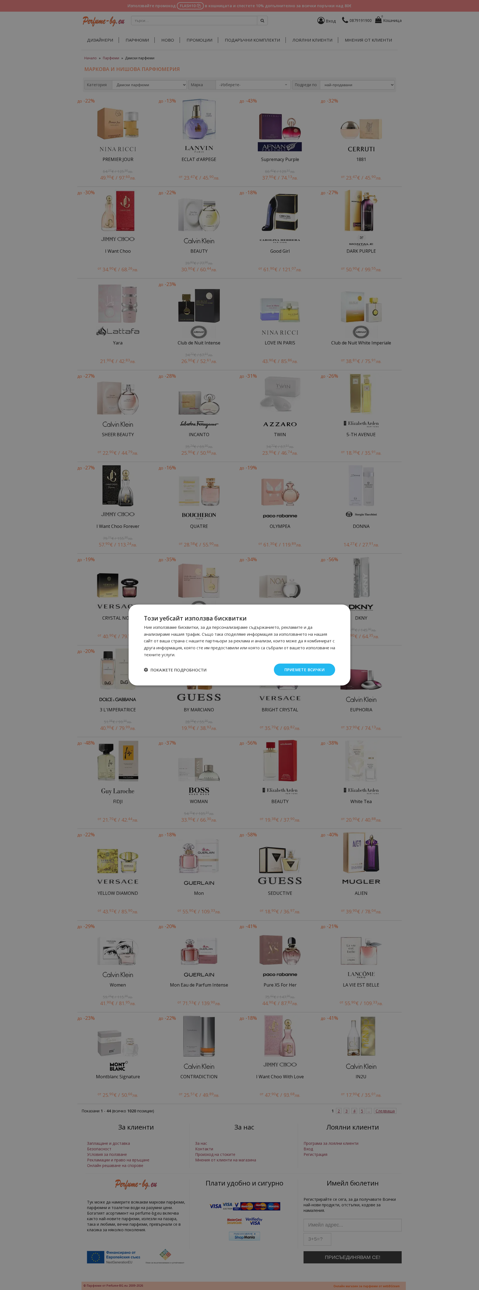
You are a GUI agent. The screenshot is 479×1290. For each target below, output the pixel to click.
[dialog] (239, 645)
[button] (175, 670)
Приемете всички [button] (304, 669)
